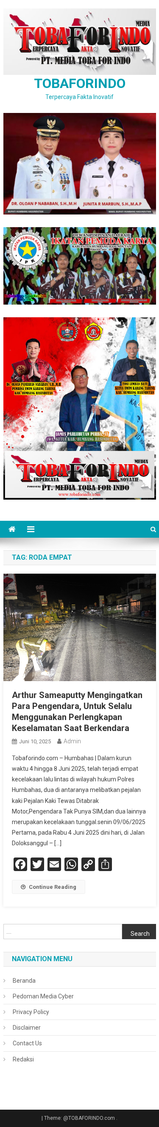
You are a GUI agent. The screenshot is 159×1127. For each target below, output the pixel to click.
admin (72, 741)
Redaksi (23, 1059)
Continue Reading (52, 887)
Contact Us (27, 1043)
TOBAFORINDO (80, 83)
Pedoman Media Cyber (43, 996)
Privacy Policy (31, 1012)
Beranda (24, 980)
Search (140, 933)
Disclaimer (27, 1027)
